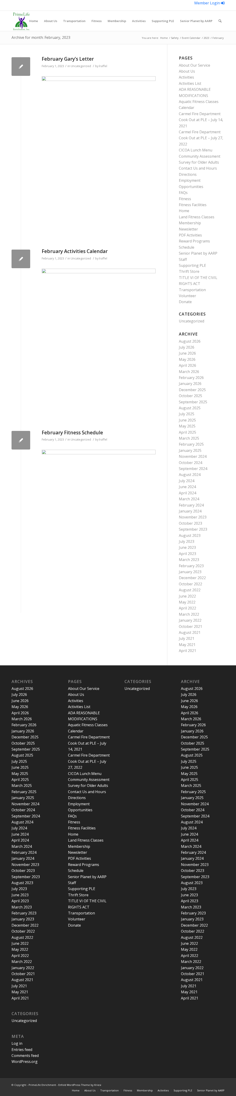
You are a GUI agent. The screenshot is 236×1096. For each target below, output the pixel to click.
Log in (17, 1043)
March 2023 (189, 559)
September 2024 (193, 468)
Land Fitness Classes (196, 216)
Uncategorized (81, 66)
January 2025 (190, 450)
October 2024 (190, 462)
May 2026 (187, 359)
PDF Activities (190, 235)
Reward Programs (194, 241)
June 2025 (187, 420)
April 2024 (187, 492)
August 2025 (190, 407)
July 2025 (186, 413)
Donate (185, 301)
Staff (183, 259)
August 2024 (190, 474)
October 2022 (190, 583)
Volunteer (187, 295)
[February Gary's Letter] (21, 66)
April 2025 (187, 432)
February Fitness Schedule (72, 432)
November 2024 (192, 456)
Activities (186, 77)
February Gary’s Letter (68, 59)
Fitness (185, 198)
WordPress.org (25, 1061)
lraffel (103, 66)
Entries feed (22, 1049)
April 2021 (187, 650)
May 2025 (187, 426)
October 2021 (190, 626)
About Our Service (194, 65)
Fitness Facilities (192, 204)
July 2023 (186, 541)
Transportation (192, 289)
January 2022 (190, 620)
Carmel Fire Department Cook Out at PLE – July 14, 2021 (201, 119)
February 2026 (191, 377)
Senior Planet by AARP (198, 253)
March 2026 (189, 371)
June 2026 (187, 353)
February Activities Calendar (75, 251)
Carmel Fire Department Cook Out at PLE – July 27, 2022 (201, 138)
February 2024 (191, 505)
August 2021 (190, 632)
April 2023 (187, 553)
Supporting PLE (192, 265)
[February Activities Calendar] (21, 259)
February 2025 (191, 444)
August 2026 (190, 341)
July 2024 (186, 480)
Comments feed (25, 1055)
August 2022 (190, 589)
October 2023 (190, 523)
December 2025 (192, 389)
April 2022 (187, 608)
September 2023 (193, 529)
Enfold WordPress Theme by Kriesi (79, 1085)
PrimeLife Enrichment (42, 1085)
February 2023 (191, 565)
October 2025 (190, 395)
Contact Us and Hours (198, 168)
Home (184, 210)
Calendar (186, 107)
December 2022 (192, 577)
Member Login (207, 3)
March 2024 (189, 498)
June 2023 (187, 547)
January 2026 (190, 383)
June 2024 (187, 486)
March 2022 (189, 614)
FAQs (183, 192)
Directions (188, 174)
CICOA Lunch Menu (195, 150)
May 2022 (187, 602)
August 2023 (190, 535)
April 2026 (187, 365)
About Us (187, 71)
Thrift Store (189, 271)
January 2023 (190, 571)
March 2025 (189, 438)
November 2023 (192, 517)
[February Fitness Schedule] (21, 440)
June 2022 (187, 596)
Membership (190, 222)
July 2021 (186, 638)
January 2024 (190, 511)
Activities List (190, 83)
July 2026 (186, 347)
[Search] (219, 21)
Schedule (186, 247)
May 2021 (187, 644)
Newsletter (188, 229)
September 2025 (193, 401)
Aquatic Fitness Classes (198, 101)
